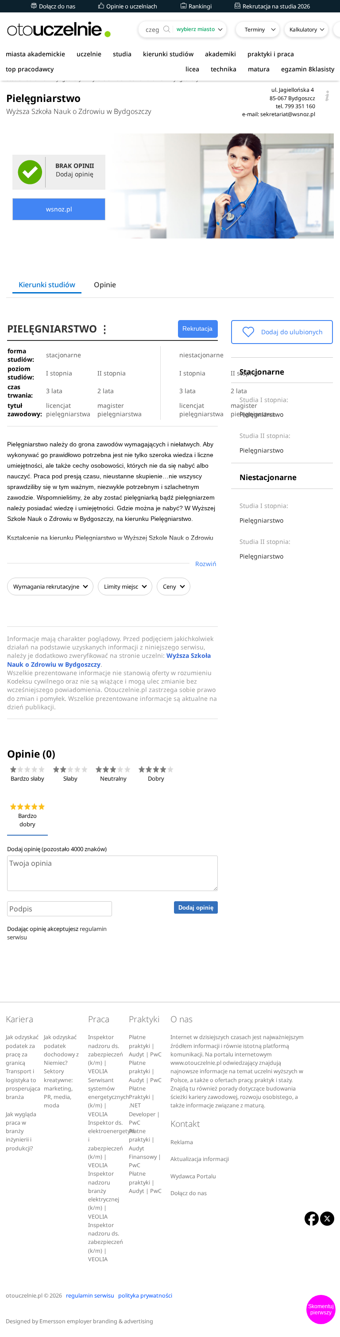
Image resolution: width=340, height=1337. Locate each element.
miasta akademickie (35, 54)
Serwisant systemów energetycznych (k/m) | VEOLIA (108, 1097)
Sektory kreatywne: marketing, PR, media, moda (58, 1088)
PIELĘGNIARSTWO (58, 329)
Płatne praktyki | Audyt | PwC (145, 1045)
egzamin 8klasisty (307, 69)
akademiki (220, 54)
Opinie (105, 284)
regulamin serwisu (90, 1295)
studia (122, 54)
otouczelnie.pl (24, 1295)
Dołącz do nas (56, 6)
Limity (121, 586)
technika (223, 69)
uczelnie (89, 54)
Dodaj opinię (195, 907)
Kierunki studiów (47, 284)
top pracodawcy (30, 69)
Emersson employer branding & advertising (96, 1321)
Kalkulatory (303, 29)
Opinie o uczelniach (131, 6)
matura (259, 69)
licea (192, 69)
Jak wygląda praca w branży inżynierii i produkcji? (21, 1131)
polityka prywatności (145, 1295)
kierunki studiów (168, 54)
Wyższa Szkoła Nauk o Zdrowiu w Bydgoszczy (78, 111)
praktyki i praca (270, 54)
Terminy (255, 29)
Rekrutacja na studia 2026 (275, 6)
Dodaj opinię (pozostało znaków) (57, 849)
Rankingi (199, 6)
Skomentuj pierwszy (321, 1309)
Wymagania (46, 586)
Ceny (170, 586)
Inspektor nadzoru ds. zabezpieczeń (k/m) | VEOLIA (105, 1054)
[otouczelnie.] (59, 29)
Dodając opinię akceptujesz (57, 933)
